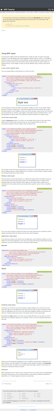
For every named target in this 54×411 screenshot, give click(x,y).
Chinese (9, 393)
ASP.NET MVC (10, 12)
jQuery (47, 12)
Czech (23, 393)
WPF (4, 12)
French (38, 393)
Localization (33, 410)
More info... (10, 24)
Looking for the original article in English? (18, 26)
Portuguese (10, 396)
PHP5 (51, 12)
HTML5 (36, 12)
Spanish (9, 398)
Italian (23, 395)
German (9, 395)
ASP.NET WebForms (20, 12)
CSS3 (31, 12)
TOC (49, 9)
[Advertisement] (27, 42)
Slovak (38, 396)
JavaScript (42, 12)
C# (27, 12)
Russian (24, 396)
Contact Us (24, 410)
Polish (38, 395)
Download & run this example (44, 74)
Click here (28, 401)
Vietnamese (25, 398)
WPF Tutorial (9, 9)
